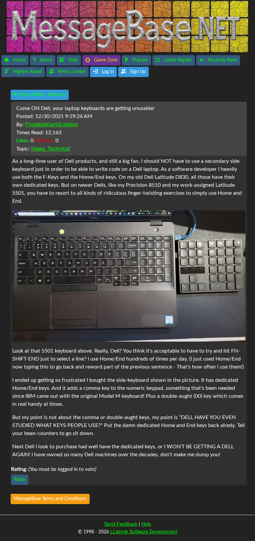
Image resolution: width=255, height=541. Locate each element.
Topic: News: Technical (42, 94)
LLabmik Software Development (143, 531)
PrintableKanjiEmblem (51, 124)
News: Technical (50, 148)
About (45, 60)
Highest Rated (27, 71)
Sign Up (137, 71)
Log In (107, 71)
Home (19, 60)
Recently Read (222, 60)
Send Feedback (120, 523)
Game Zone (105, 60)
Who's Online (71, 71)
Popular (139, 60)
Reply (19, 479)
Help (72, 60)
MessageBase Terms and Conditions (50, 498)
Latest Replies (177, 60)
